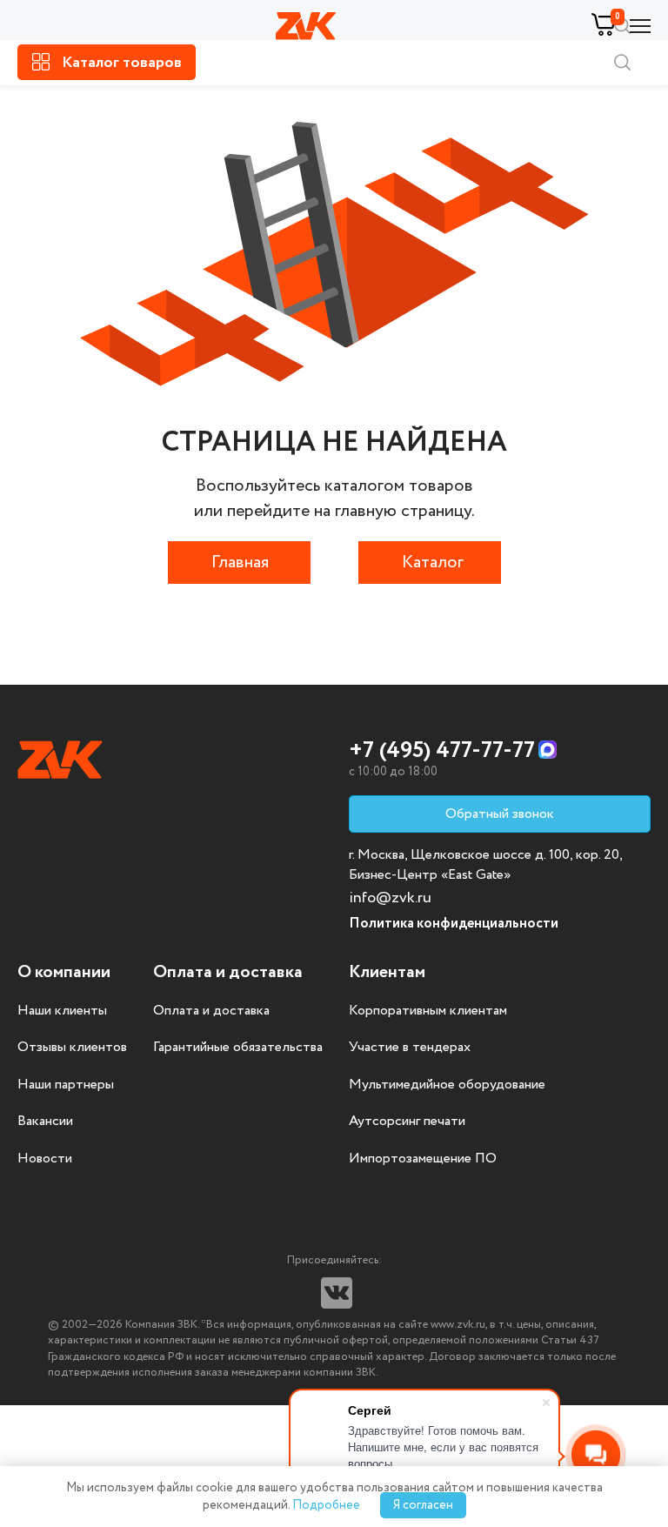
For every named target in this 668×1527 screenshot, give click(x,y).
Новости (44, 1159)
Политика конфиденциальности (453, 924)
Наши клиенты (62, 1011)
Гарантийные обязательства (238, 1047)
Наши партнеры (65, 1085)
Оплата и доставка (211, 1011)
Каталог (433, 562)
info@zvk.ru (390, 898)
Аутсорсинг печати (407, 1121)
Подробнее (326, 1505)
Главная (240, 562)
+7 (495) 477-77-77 (442, 750)
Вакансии (45, 1121)
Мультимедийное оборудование (447, 1085)
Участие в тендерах (410, 1047)
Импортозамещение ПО (423, 1159)
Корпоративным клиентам (428, 1011)
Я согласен (423, 1505)
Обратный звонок (499, 814)
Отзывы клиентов (72, 1047)
